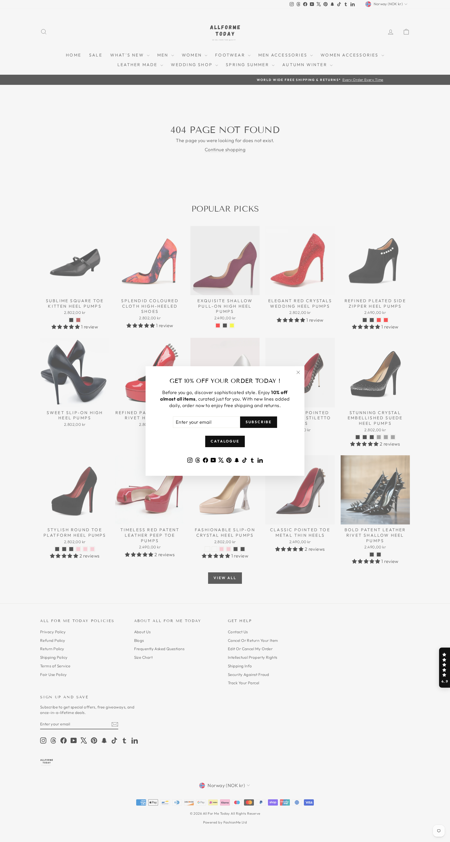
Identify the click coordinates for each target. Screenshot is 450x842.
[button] (444, 668)
